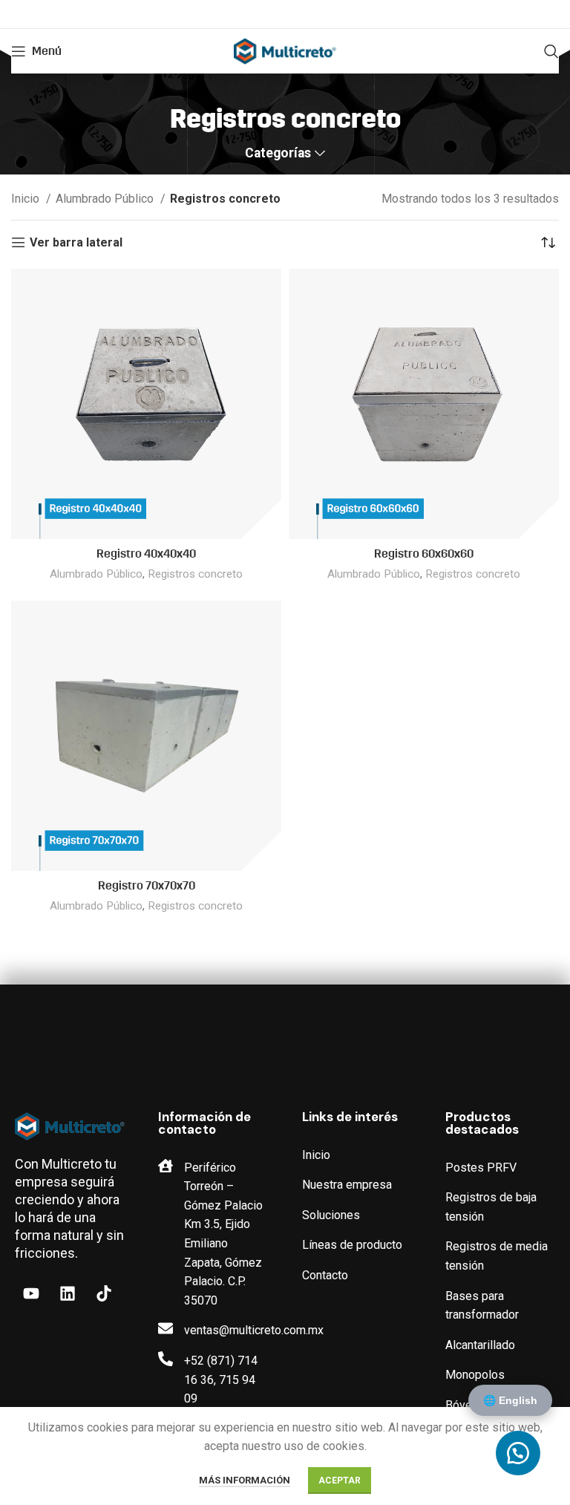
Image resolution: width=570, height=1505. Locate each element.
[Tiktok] (104, 1293)
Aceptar (339, 1480)
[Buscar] (551, 51)
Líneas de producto (352, 1245)
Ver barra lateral (76, 242)
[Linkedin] (67, 1293)
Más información (244, 1480)
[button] (518, 1453)
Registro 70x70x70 (146, 885)
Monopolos (475, 1375)
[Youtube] (31, 1293)
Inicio (26, 199)
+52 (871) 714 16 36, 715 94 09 (221, 1380)
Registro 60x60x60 (424, 553)
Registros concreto (195, 574)
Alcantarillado (480, 1345)
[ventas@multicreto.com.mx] (165, 1328)
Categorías (278, 153)
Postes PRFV (481, 1167)
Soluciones (331, 1215)
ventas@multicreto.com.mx (254, 1330)
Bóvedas (468, 1405)
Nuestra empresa (347, 1185)
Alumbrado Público (106, 199)
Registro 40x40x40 (146, 553)
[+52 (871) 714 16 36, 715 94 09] (165, 1358)
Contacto (325, 1275)
